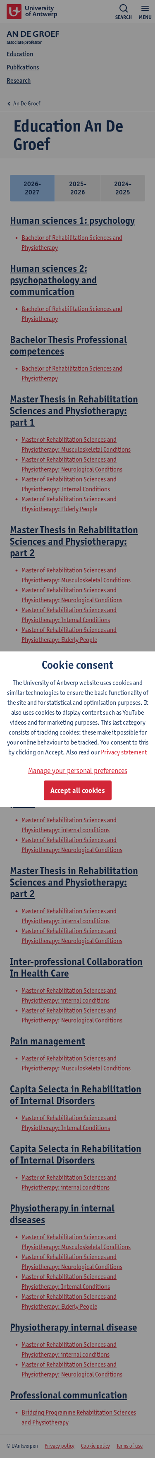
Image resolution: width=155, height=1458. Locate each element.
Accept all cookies (77, 790)
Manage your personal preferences (77, 770)
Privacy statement (124, 752)
